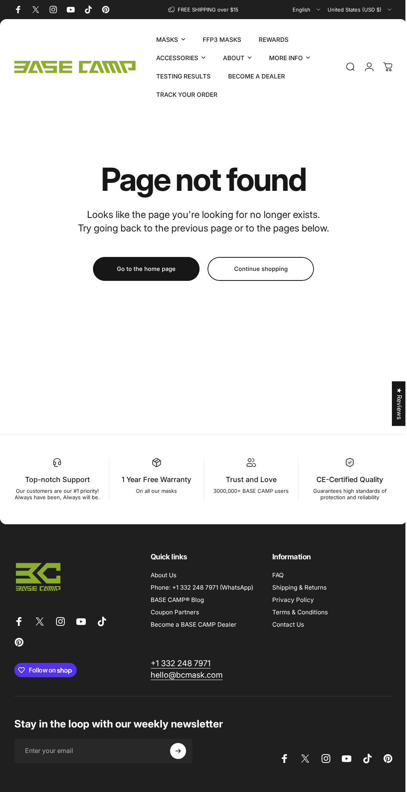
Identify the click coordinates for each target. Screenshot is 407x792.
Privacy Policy (291, 606)
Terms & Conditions (298, 618)
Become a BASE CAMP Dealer (192, 631)
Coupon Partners (173, 618)
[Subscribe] (178, 757)
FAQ (276, 581)
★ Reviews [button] (393, 404)
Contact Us (286, 631)
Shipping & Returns (297, 594)
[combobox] (307, 9)
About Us (161, 581)
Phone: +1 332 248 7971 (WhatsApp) (200, 594)
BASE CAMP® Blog (175, 606)
